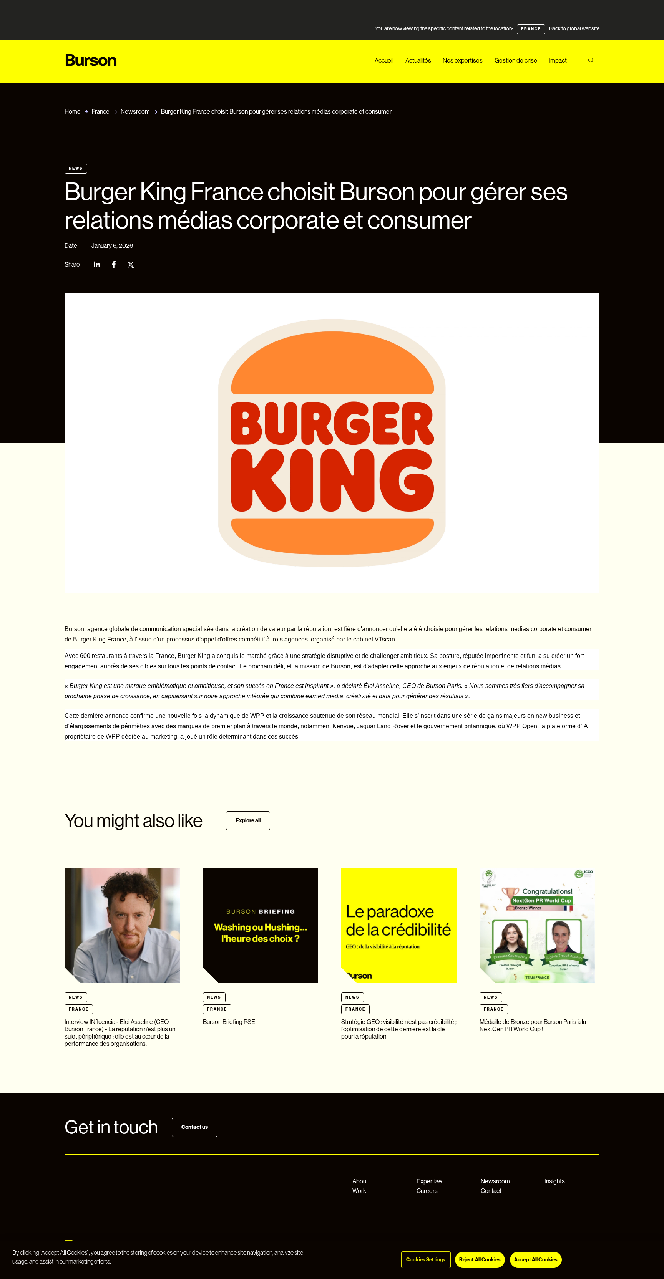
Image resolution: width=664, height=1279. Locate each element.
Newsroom (135, 111)
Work (359, 1191)
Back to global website (574, 28)
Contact (491, 1191)
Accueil (384, 60)
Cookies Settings (425, 1259)
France (101, 111)
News (76, 168)
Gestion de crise (516, 60)
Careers (427, 1191)
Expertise (429, 1181)
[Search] (590, 60)
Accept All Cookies (536, 1259)
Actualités (418, 60)
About (360, 1181)
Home (73, 111)
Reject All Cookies (480, 1259)
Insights (554, 1181)
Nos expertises (463, 60)
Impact (558, 60)
